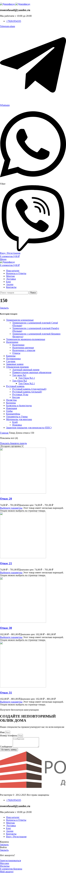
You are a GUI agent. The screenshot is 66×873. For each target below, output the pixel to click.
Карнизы (11, 356)
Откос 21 (6, 563)
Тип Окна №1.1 (26, 378)
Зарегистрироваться (10, 860)
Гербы (9, 411)
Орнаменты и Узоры (17, 416)
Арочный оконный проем (25, 369)
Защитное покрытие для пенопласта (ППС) (29, 427)
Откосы (16, 353)
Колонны (11, 402)
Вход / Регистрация (16, 836)
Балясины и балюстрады (19, 405)
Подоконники (13, 358)
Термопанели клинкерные (20, 320)
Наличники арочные (23, 347)
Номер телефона (9, 735)
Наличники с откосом (23, 350)
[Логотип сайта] (7, 4)
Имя (2, 732)
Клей (15, 422)
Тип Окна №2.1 (26, 383)
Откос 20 (6, 498)
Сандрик (10, 361)
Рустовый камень (15, 386)
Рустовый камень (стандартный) (29, 389)
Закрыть (4, 308)
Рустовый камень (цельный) (27, 391)
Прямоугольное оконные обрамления (31, 372)
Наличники (12, 342)
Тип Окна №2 (19, 380)
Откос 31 (6, 692)
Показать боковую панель (13, 443)
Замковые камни (14, 364)
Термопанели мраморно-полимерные (25, 339)
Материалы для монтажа (19, 419)
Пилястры (11, 400)
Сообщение (6, 746)
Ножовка (17, 425)
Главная (4, 433)
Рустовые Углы (20, 394)
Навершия (11, 408)
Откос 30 (6, 627)
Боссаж (16, 397)
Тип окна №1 (19, 375)
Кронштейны (13, 414)
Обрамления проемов (17, 367)
